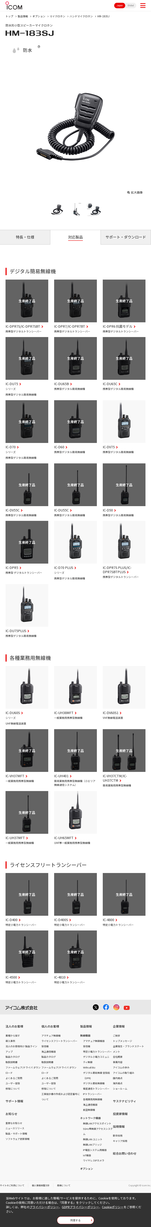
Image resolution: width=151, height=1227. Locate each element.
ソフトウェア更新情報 (17, 1139)
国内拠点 (117, 1078)
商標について (63, 1185)
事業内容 (117, 1062)
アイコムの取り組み (123, 1072)
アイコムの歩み (121, 1067)
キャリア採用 (120, 1141)
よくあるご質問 (14, 1078)
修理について (13, 1088)
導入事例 (10, 1041)
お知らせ (11, 1114)
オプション (38, 16)
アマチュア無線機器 (94, 1041)
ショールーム (120, 1088)
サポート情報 (14, 1101)
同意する (75, 1220)
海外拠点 (117, 1083)
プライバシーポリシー (44, 1207)
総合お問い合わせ (124, 1153)
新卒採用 (117, 1135)
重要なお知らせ (14, 1123)
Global (131, 5)
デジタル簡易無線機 (94, 1083)
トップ (9, 16)
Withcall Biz (89, 1067)
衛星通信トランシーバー (96, 1088)
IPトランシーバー (92, 1094)
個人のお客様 (50, 1026)
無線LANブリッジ (92, 1144)
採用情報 (119, 1126)
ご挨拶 (116, 1035)
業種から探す (13, 1035)
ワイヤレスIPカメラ (93, 1160)
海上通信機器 (48, 1051)
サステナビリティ (124, 1101)
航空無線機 (89, 1110)
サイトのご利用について (12, 1185)
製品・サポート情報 (16, 1133)
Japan (120, 5)
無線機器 (85, 1035)
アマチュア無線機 (51, 1035)
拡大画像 (137, 192)
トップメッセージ (122, 1041)
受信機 (45, 1046)
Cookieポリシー (113, 1207)
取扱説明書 (11, 1062)
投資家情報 (120, 1114)
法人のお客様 (14, 1026)
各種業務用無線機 (92, 1099)
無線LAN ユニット (92, 1139)
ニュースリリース (15, 1128)
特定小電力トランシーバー (97, 1051)
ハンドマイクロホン (81, 16)
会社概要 (117, 1056)
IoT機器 (87, 1155)
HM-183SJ (103, 16)
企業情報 (119, 1026)
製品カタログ (13, 1056)
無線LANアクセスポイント (97, 1123)
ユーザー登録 (13, 1083)
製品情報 (23, 16)
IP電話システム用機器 (95, 1150)
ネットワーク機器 (90, 1118)
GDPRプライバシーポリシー (80, 1207)
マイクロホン (57, 16)
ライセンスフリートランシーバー (59, 1041)
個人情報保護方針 (41, 1185)
